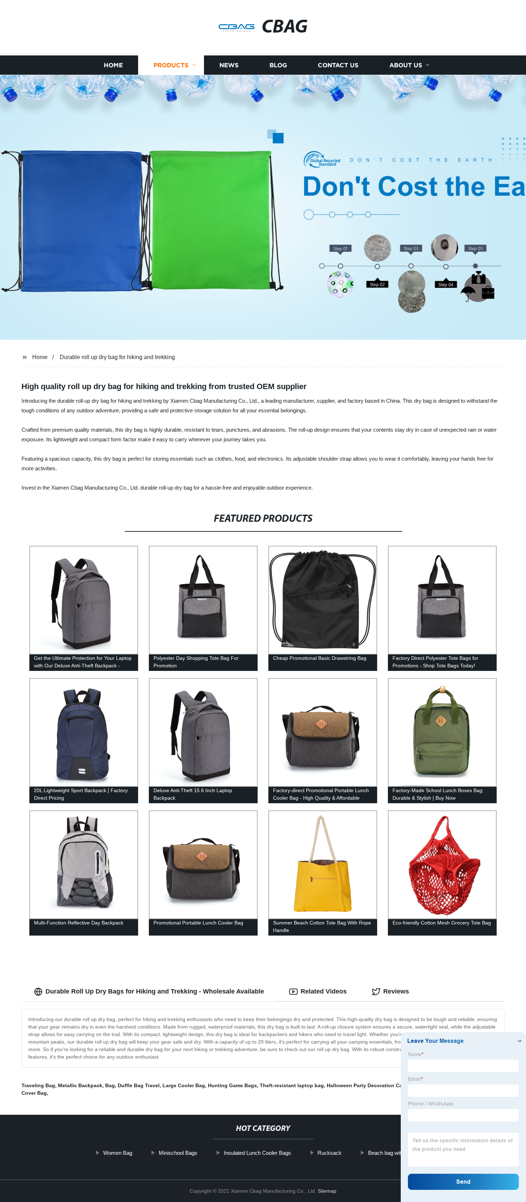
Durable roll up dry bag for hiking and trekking (117, 357)
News (229, 65)
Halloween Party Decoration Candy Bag (375, 1085)
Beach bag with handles (395, 1153)
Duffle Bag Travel (139, 1085)
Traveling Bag (38, 1085)
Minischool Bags (178, 1153)
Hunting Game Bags (232, 1085)
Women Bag (117, 1153)
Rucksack (329, 1153)
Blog (278, 65)
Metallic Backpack (80, 1085)
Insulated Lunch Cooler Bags (257, 1153)
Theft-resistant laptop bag (292, 1085)
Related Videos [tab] (324, 991)
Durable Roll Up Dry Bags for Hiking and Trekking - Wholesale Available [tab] (154, 991)
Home (113, 65)
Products (171, 65)
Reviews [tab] (396, 991)
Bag (110, 1085)
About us (405, 65)
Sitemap (327, 1191)
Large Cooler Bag (183, 1085)
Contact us (338, 65)
